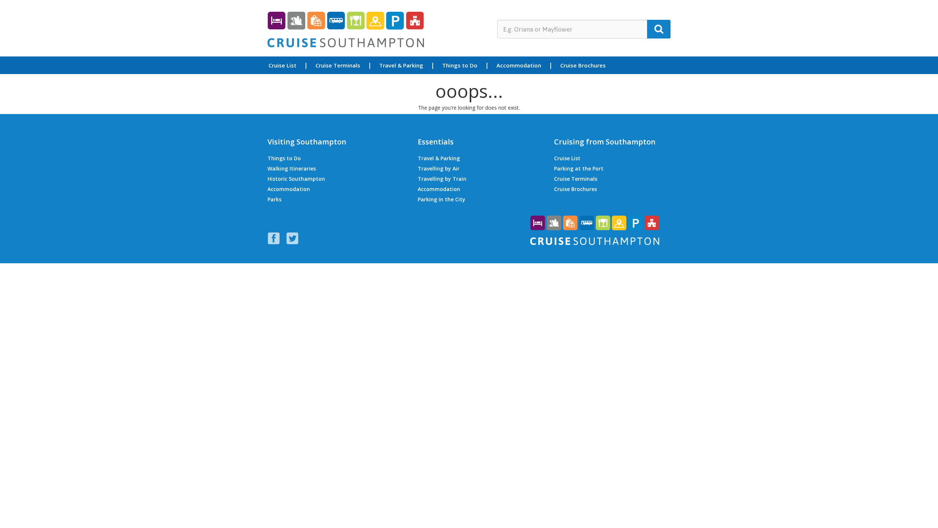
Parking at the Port (578, 168)
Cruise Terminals (337, 66)
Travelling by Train (442, 178)
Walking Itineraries (291, 168)
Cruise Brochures (583, 66)
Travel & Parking (401, 66)
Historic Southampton (296, 178)
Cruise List (282, 66)
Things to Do (459, 66)
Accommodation (518, 66)
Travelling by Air (438, 168)
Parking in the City (441, 199)
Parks (274, 199)
